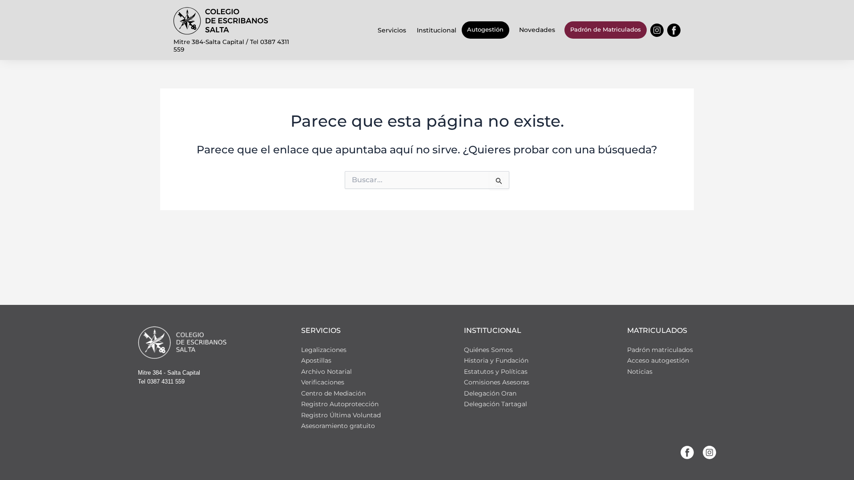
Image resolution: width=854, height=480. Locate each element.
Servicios (392, 30)
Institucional (436, 30)
